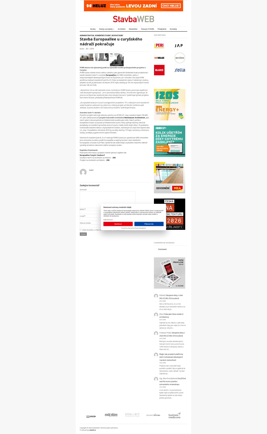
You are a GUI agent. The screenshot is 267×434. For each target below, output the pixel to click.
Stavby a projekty (106, 29)
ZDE (114, 158)
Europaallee (111, 75)
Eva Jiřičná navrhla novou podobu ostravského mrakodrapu (172, 381)
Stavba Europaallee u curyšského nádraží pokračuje (111, 41)
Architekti (121, 29)
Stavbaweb (162, 249)
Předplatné (162, 29)
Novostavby (117, 35)
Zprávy (93, 29)
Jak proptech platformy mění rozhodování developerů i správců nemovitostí (171, 357)
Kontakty (173, 29)
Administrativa (87, 35)
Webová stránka (85, 223)
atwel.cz (92, 430)
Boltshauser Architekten (135, 117)
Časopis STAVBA (147, 29)
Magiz (161, 354)
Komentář (83, 190)
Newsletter (133, 29)
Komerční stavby (103, 35)
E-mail (82, 216)
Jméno (82, 209)
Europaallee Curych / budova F (92, 155)
